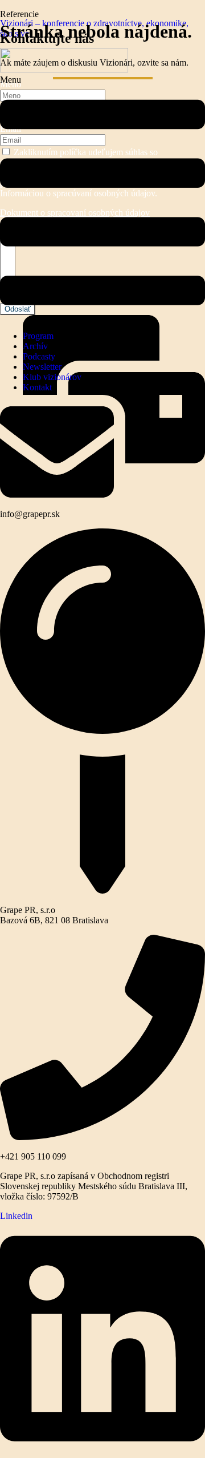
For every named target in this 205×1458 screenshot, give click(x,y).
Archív (35, 346)
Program (38, 336)
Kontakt (37, 387)
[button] (102, 198)
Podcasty (39, 356)
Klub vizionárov (52, 377)
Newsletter (42, 366)
